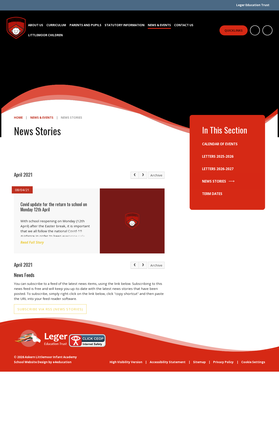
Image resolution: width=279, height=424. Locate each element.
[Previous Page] (135, 175)
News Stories (71, 118)
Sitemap (199, 362)
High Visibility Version (126, 362)
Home (18, 118)
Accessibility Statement (167, 362)
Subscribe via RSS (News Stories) (50, 309)
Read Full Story (32, 242)
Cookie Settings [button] (253, 362)
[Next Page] (143, 175)
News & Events (41, 118)
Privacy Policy (223, 362)
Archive (156, 175)
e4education (62, 362)
